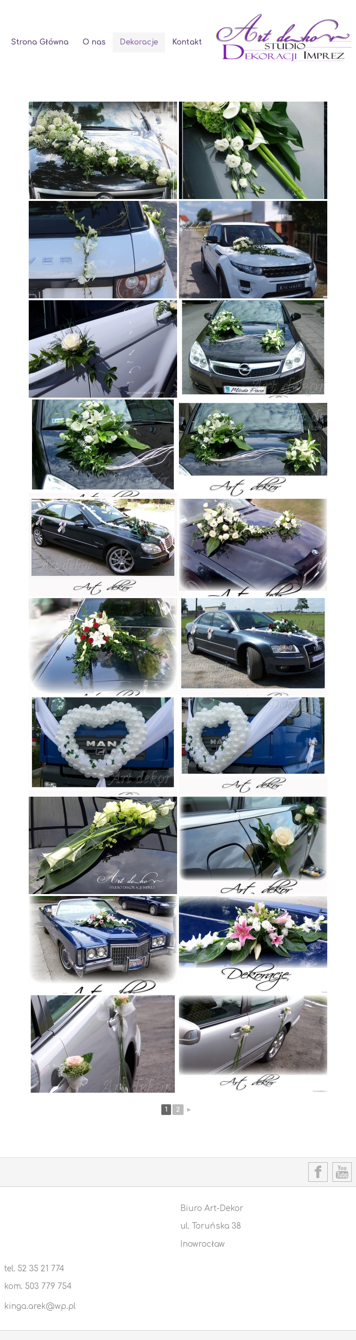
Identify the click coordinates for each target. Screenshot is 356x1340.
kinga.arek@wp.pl (40, 1306)
